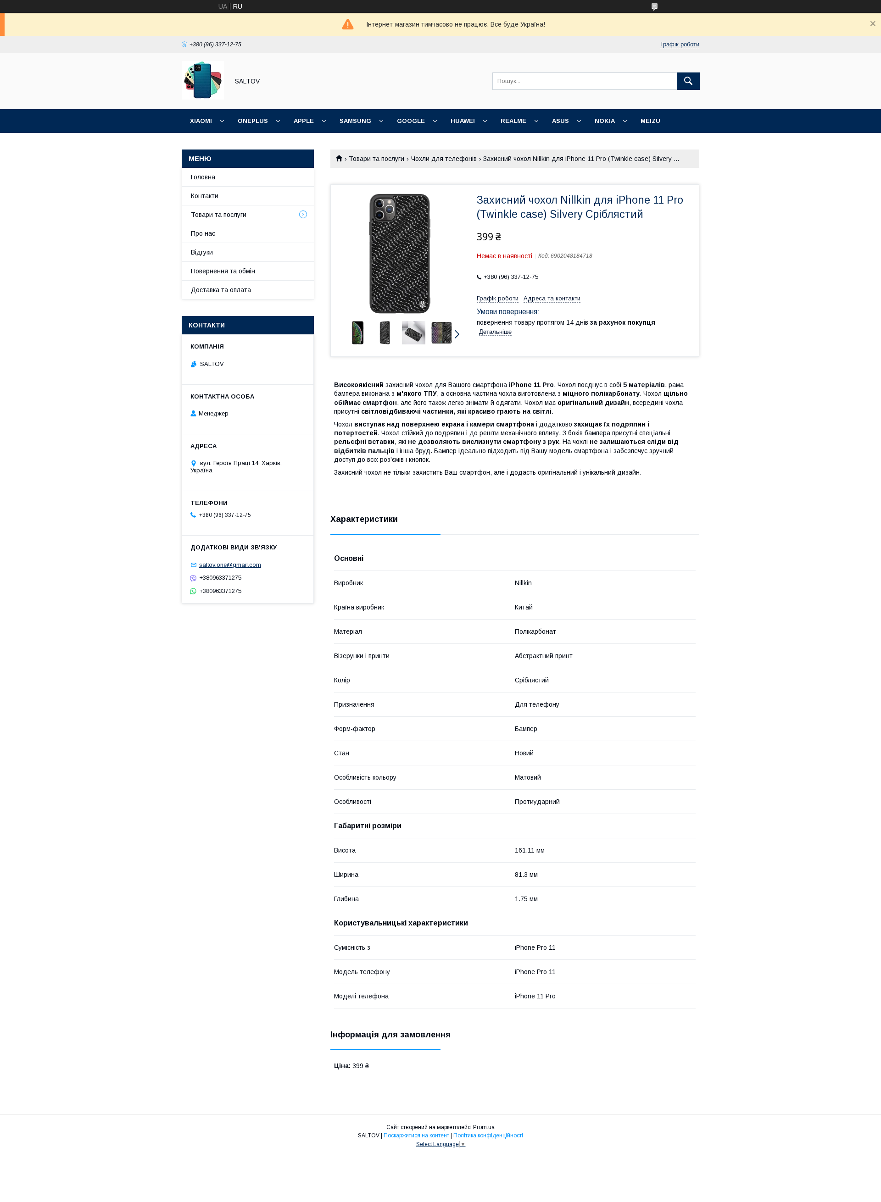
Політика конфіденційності (488, 1135)
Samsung (355, 120)
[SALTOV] (203, 97)
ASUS (560, 120)
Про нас (203, 233)
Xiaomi (201, 120)
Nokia (605, 120)
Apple (304, 120)
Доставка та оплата (221, 290)
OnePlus (253, 120)
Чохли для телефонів (444, 158)
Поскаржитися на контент (416, 1135)
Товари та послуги (376, 158)
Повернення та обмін (223, 271)
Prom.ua (484, 1127)
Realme (513, 120)
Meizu (650, 120)
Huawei (463, 120)
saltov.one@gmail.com (230, 564)
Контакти (204, 195)
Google (411, 120)
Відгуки (202, 252)
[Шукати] (688, 81)
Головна (203, 177)
